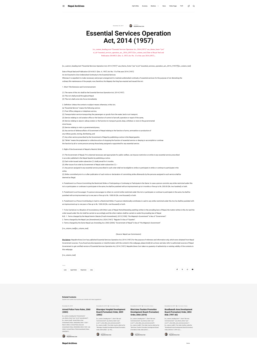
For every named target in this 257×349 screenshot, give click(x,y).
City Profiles (135, 6)
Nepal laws (83, 270)
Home (188, 343)
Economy (144, 6)
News (164, 6)
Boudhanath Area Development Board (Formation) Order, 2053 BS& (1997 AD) (178, 312)
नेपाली (181, 6)
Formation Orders (114, 306)
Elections (153, 6)
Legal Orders (73, 270)
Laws (65, 270)
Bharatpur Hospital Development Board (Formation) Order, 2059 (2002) (110, 312)
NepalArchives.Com (139, 26)
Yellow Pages (173, 6)
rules (91, 270)
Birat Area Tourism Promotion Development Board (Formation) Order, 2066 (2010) (145, 312)
